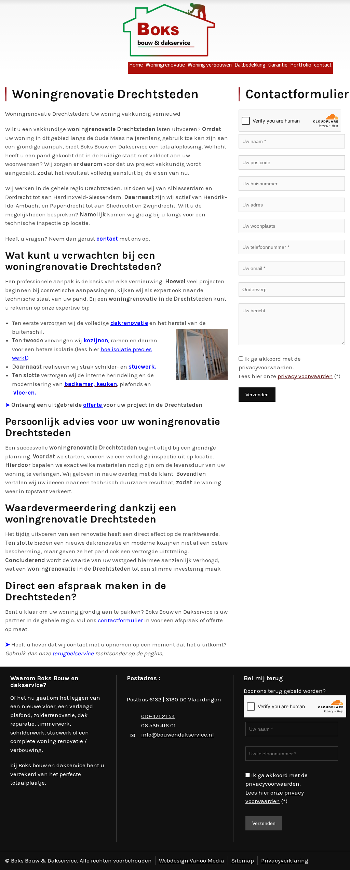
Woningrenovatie (165, 65)
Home (136, 65)
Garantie (277, 65)
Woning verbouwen (210, 65)
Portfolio (300, 65)
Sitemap (242, 860)
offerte (93, 404)
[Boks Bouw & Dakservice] (169, 30)
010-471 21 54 (158, 716)
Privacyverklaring (284, 860)
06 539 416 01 (158, 725)
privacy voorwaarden (305, 376)
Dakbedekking (250, 65)
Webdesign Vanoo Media (191, 860)
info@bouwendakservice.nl (177, 734)
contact (323, 65)
